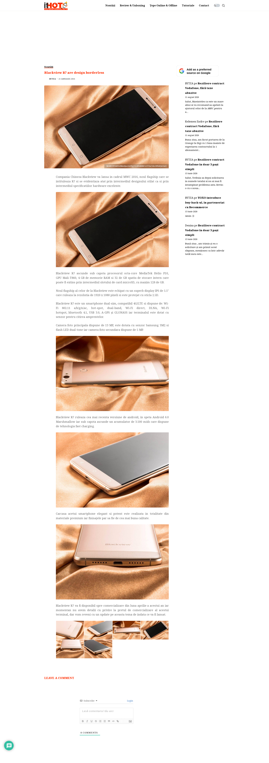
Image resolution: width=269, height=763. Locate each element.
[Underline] (91, 721)
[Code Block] (113, 721)
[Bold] (83, 721)
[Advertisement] (134, 34)
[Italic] (87, 721)
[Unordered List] (104, 721)
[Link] (118, 721)
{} (122, 721)
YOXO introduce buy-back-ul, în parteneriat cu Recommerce (204, 202)
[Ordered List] (100, 721)
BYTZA (52, 79)
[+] (126, 721)
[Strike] (96, 721)
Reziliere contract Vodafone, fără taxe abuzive (204, 88)
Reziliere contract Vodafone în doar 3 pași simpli (204, 164)
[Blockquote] (109, 721)
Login (129, 700)
